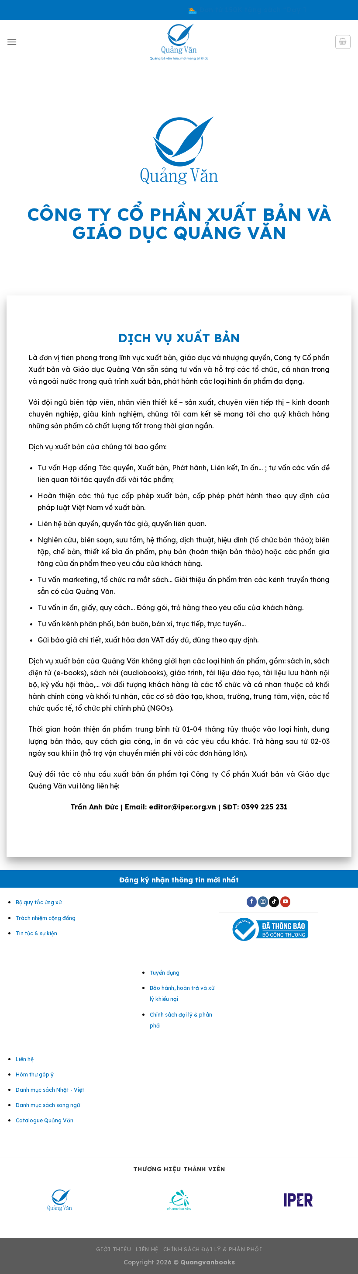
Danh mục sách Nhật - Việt (50, 1090)
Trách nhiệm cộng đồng (46, 918)
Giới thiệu (113, 1249)
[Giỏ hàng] (343, 42)
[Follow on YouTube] (285, 901)
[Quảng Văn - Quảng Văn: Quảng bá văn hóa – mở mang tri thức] (179, 42)
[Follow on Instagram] (263, 901)
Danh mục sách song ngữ (48, 1105)
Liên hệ (147, 1249)
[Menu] (12, 41)
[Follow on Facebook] (252, 901)
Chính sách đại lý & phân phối (212, 1249)
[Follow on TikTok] (274, 901)
